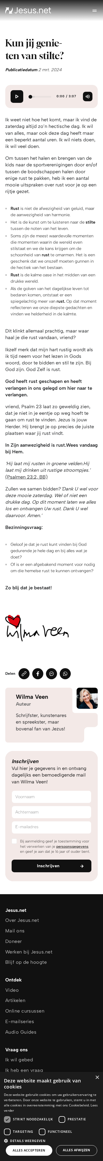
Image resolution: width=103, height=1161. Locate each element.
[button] (51, 1140)
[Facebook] (37, 673)
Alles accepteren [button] (29, 1150)
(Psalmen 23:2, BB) (26, 477)
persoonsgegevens (72, 846)
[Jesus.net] (28, 10)
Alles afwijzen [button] (76, 1150)
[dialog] (51, 1116)
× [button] (97, 1078)
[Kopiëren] (24, 673)
